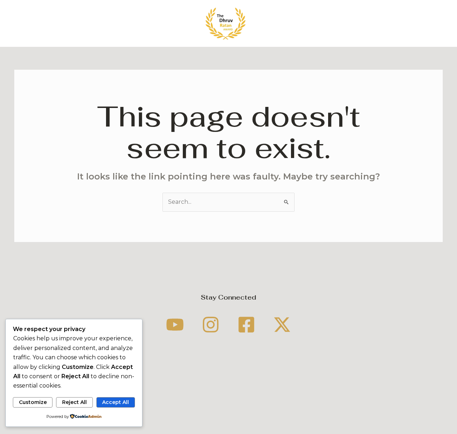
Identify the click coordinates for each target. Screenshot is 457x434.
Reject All (74, 402)
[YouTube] (175, 325)
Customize (33, 402)
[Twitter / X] (282, 325)
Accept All (115, 402)
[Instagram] (211, 325)
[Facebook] (246, 325)
